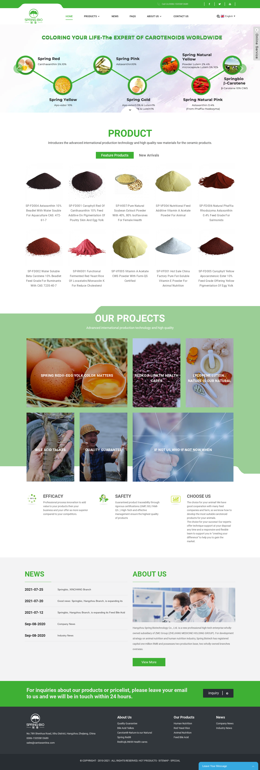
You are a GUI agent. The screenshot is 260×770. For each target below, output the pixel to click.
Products (90, 16)
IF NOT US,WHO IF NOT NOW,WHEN (183, 450)
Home (69, 16)
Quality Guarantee (127, 723)
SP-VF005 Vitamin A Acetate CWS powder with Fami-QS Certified (130, 276)
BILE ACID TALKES (50, 450)
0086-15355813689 (37, 738)
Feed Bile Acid (181, 737)
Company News (66, 624)
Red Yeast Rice (182, 728)
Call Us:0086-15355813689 (175, 4)
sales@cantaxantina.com (41, 742)
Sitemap (163, 760)
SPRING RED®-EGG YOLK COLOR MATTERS (77, 375)
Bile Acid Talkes (125, 728)
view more (149, 662)
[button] (18, 68)
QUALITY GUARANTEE (103, 450)
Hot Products (148, 760)
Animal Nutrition (183, 732)
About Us (153, 16)
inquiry (213, 693)
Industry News (65, 635)
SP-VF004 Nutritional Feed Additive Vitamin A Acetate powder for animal (173, 210)
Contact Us (181, 16)
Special (175, 760)
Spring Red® (124, 737)
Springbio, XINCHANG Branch (74, 589)
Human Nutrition (183, 723)
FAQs (133, 16)
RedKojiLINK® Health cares (132, 741)
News (115, 16)
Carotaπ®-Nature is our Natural (134, 732)
